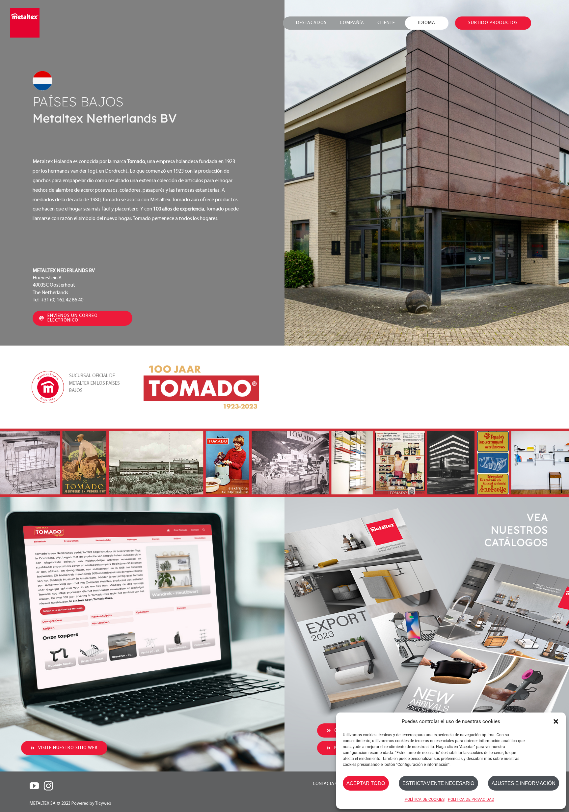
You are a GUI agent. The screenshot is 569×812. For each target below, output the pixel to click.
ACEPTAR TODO (365, 783)
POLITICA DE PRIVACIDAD (471, 799)
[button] (556, 721)
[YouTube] (34, 786)
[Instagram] (48, 786)
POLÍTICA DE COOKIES (425, 799)
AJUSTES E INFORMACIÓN (523, 783)
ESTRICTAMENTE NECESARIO (438, 783)
